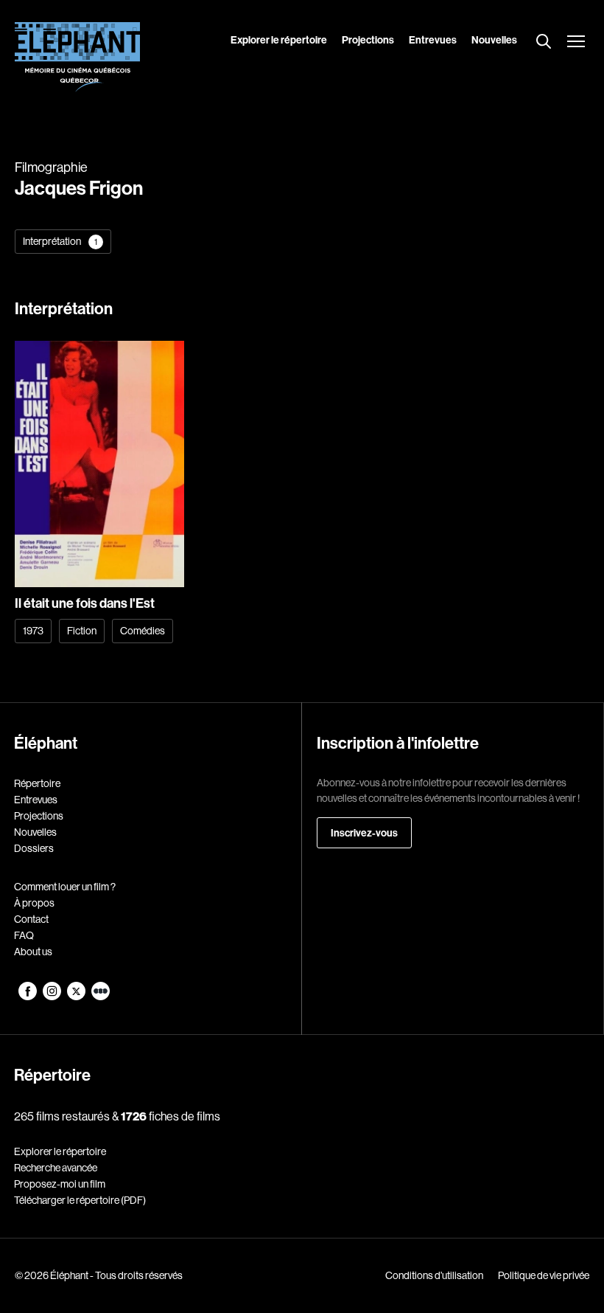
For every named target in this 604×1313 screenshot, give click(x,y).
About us (33, 951)
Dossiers (34, 848)
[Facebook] (28, 996)
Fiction (81, 630)
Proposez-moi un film (59, 1184)
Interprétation (60, 241)
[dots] (100, 996)
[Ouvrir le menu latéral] (576, 43)
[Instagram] (53, 996)
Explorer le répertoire (279, 39)
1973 (33, 630)
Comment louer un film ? (65, 886)
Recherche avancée (55, 1167)
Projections (368, 39)
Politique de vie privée (543, 1275)
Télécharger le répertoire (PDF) (80, 1200)
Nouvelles (494, 39)
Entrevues (433, 39)
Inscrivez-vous (364, 832)
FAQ (24, 935)
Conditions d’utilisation (434, 1275)
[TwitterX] (77, 996)
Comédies (142, 630)
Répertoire (37, 783)
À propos (34, 903)
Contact (31, 919)
